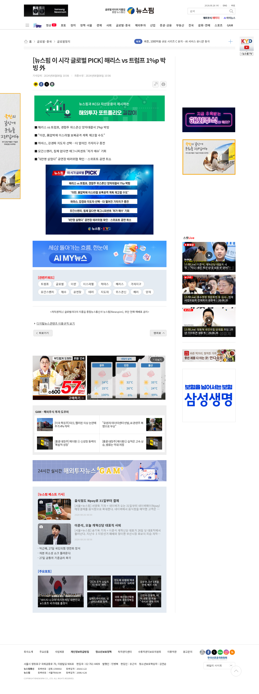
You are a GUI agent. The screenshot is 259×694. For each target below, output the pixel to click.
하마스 (105, 284)
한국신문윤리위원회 (217, 658)
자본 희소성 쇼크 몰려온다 (54, 553)
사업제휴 (59, 651)
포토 (63, 25)
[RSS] (232, 652)
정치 (73, 25)
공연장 (77, 292)
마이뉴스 (229, 18)
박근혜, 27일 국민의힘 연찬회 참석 (59, 548)
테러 (91, 292)
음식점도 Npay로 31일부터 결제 (97, 501)
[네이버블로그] (220, 652)
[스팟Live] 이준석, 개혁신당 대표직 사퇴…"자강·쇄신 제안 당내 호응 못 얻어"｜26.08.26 (208, 266)
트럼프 (45, 284)
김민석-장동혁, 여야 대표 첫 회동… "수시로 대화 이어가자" (149, 599)
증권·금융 (166, 25)
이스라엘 (88, 284)
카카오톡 (35, 84)
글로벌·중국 (123, 25)
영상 (48, 25)
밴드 (52, 84)
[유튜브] (202, 652)
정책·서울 (86, 25)
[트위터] (214, 652)
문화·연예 (204, 25)
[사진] (54, 509)
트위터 (46, 84)
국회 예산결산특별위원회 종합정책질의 (124, 600)
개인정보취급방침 (80, 651)
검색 (231, 11)
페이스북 (41, 84)
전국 (191, 25)
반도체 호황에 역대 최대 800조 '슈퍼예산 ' (124, 583)
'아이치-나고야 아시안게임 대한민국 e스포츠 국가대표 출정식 (60, 601)
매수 (63, 292)
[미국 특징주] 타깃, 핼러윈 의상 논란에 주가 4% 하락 (75, 424)
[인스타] (226, 652)
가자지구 (136, 284)
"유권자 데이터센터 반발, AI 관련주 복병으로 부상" (122, 424)
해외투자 (140, 25)
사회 (109, 25)
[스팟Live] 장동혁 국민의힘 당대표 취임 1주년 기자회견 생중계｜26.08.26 (208, 331)
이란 (73, 284)
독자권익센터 (125, 651)
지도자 (105, 292)
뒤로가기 (44, 332)
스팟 (188, 238)
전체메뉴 (27, 25)
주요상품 (44, 651)
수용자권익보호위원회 (149, 651)
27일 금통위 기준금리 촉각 (55, 558)
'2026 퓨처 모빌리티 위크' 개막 (99, 583)
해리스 (120, 284)
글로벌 (60, 284)
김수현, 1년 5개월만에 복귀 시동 (149, 583)
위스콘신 (121, 292)
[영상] (209, 256)
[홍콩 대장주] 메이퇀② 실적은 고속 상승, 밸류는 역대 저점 (122, 443)
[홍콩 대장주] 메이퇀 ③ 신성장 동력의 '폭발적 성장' (75, 443)
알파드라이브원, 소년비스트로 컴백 (99, 600)
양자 (148, 292)
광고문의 (187, 651)
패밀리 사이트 (214, 665)
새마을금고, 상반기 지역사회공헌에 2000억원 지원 (172, 41)
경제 (99, 25)
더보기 (230, 41)
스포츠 (219, 25)
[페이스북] (208, 652)
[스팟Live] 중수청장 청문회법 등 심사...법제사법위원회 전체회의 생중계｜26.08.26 (208, 298)
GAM (230, 25)
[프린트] (163, 84)
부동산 (180, 25)
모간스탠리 (47, 292)
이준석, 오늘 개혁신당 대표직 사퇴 (98, 525)
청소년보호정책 (103, 651)
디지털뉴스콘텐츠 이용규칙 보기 (55, 323)
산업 (152, 25)
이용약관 (172, 651)
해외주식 (211, 18)
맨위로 (157, 332)
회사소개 (28, 651)
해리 (136, 292)
